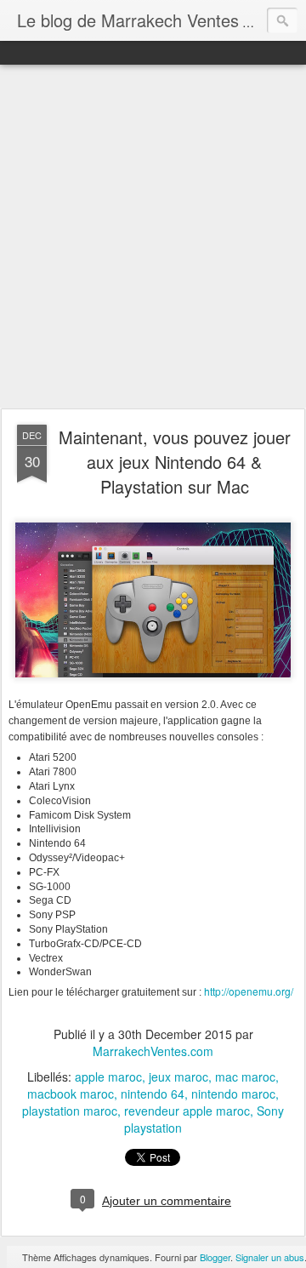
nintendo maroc (233, 1093)
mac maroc (245, 1076)
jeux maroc (178, 1076)
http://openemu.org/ (248, 991)
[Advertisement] (153, 237)
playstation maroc (69, 1110)
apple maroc (108, 1076)
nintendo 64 (152, 1093)
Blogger (215, 1257)
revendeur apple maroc (187, 1110)
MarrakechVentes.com (153, 1051)
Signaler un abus (269, 1257)
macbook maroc (70, 1093)
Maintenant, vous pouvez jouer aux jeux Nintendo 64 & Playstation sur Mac (175, 462)
